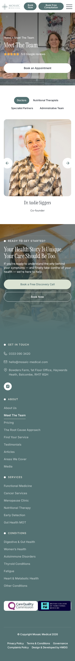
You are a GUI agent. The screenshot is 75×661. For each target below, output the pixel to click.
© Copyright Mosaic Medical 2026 (37, 634)
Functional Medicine (18, 486)
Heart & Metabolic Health (21, 578)
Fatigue (9, 571)
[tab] (21, 100)
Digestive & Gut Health (19, 542)
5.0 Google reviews (33, 54)
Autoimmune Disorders (20, 556)
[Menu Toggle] (69, 7)
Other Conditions (15, 586)
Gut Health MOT (15, 522)
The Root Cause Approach (22, 430)
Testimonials (12, 444)
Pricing (9, 422)
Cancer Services (15, 493)
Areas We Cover (15, 459)
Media (8, 466)
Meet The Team (15, 415)
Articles (9, 452)
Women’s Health (15, 549)
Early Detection (14, 515)
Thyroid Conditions (17, 564)
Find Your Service (16, 437)
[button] (7, 163)
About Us (10, 408)
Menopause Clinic (16, 500)
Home (7, 37)
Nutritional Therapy (17, 508)
